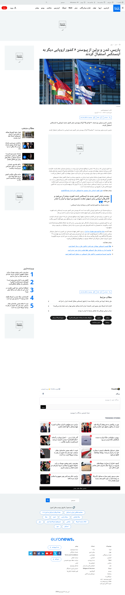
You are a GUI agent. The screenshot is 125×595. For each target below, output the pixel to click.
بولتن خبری (92, 552)
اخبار (116, 45)
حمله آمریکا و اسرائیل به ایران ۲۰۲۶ (51, 512)
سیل (40, 522)
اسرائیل (66, 526)
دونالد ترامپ (64, 517)
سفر (76, 8)
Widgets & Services (89, 568)
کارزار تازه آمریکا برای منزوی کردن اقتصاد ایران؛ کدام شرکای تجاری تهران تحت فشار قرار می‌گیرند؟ (82, 306)
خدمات (93, 546)
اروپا (100, 8)
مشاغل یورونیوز (74, 566)
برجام (107, 318)
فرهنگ (64, 8)
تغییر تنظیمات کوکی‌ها (72, 571)
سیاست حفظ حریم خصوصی (71, 560)
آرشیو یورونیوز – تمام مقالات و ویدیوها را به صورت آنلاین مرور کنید (105, 581)
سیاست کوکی (74, 558)
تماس (76, 563)
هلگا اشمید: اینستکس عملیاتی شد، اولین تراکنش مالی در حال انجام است (90, 246)
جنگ (46, 517)
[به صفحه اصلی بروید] (116, 8)
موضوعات (108, 546)
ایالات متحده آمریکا (81, 522)
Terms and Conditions (71, 555)
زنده (4, 8)
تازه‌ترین (106, 8)
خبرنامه (57, 559)
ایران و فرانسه (96, 322)
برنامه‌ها (109, 574)
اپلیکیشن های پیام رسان (89, 566)
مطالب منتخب (27, 128)
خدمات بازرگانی (74, 552)
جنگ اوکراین (76, 517)
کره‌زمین (57, 8)
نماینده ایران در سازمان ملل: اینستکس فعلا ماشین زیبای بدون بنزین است (89, 250)
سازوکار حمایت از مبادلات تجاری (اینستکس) (80, 318)
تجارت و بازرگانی (85, 8)
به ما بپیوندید (91, 560)
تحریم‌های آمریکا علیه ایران (54, 522)
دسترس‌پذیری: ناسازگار (72, 568)
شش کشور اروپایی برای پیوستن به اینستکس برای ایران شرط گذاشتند (82, 190)
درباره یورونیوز (74, 549)
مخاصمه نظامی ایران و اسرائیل (74, 512)
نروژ (58, 526)
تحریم (99, 318)
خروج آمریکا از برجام (58, 318)
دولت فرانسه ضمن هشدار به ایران (94, 231)
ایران (54, 517)
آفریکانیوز (92, 571)
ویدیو (42, 8)
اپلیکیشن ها (92, 563)
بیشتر (76, 546)
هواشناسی (92, 555)
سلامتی (49, 8)
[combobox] (56, 2)
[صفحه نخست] (119, 45)
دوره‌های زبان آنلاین (90, 574)
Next (70, 8)
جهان (94, 8)
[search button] (46, 2)
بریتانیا (107, 322)
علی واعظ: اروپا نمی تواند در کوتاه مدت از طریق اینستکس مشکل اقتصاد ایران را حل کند (85, 301)
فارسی (119, 2)
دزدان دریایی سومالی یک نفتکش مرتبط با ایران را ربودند (95, 311)
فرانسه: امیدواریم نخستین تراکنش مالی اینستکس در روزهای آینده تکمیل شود (88, 254)
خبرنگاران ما (108, 576)
